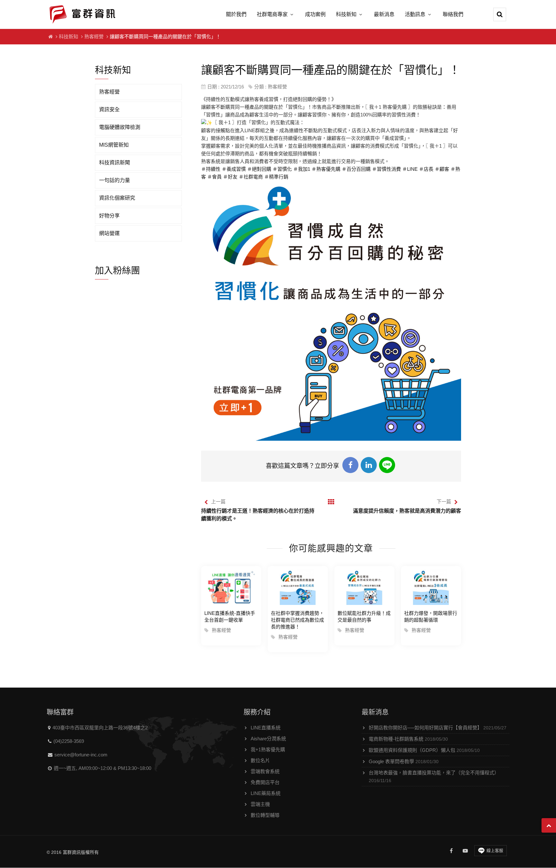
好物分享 (109, 215)
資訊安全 (109, 109)
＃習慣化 (282, 169)
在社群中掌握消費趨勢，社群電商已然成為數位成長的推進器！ (297, 619)
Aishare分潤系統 (268, 738)
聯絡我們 (453, 14)
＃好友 (230, 176)
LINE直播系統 (266, 727)
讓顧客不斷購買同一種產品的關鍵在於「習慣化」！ (165, 36)
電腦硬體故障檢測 (119, 127)
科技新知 (346, 14)
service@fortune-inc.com (80, 754)
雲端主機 (260, 804)
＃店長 (426, 169)
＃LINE (410, 169)
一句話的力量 (114, 180)
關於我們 (236, 14)
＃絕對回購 (259, 169)
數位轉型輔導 (265, 815)
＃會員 (214, 176)
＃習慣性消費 (386, 169)
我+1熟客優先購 (268, 749)
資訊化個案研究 (117, 198)
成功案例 (315, 14)
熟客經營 (94, 36)
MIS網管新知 (114, 145)
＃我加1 (301, 169)
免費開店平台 (265, 782)
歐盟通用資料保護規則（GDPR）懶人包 (424, 750)
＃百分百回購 (356, 169)
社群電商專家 (272, 14)
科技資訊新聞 (114, 162)
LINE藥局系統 (266, 793)
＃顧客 (442, 169)
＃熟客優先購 (325, 169)
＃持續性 (210, 169)
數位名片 (260, 760)
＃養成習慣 (234, 169)
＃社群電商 (251, 176)
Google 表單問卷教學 (404, 761)
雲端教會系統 (265, 771)
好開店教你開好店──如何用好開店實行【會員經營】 (437, 727)
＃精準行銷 (276, 176)
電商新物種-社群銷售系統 (408, 739)
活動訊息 (415, 14)
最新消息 (384, 14)
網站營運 (109, 233)
